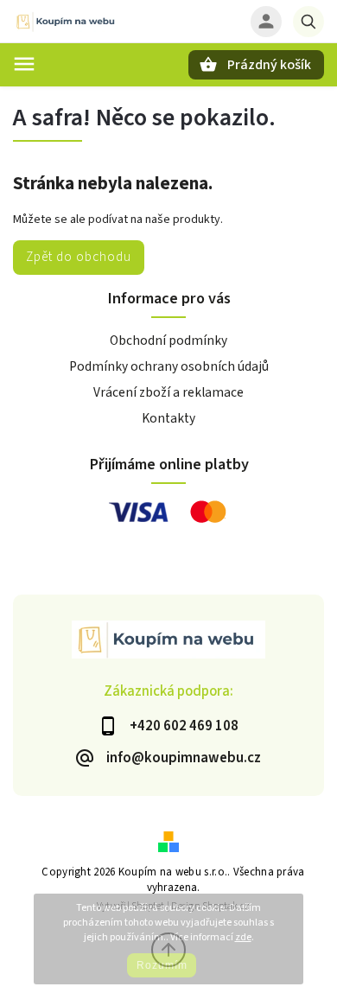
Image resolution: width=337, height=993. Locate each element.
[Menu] (24, 64)
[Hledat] (308, 21)
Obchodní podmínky (168, 340)
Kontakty (168, 418)
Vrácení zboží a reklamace (168, 392)
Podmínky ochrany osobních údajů (169, 366)
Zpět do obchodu (78, 256)
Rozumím (162, 965)
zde (243, 937)
